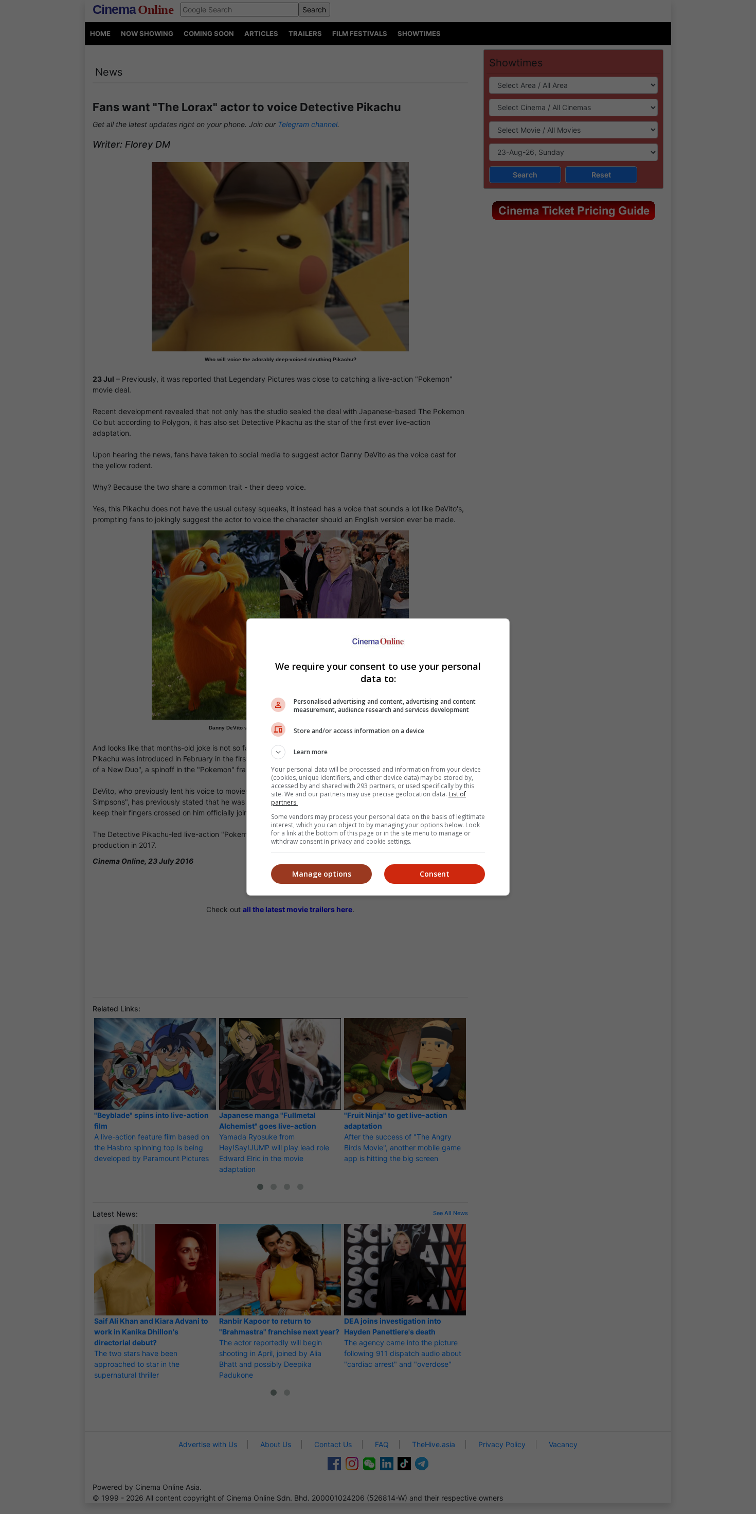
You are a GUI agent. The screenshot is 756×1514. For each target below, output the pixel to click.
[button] (378, 752)
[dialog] (378, 757)
